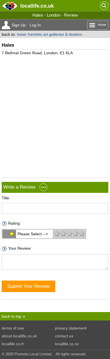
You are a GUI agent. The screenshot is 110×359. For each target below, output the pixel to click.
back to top (11, 316)
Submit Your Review (28, 286)
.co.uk (37, 6)
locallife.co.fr (13, 344)
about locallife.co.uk (19, 336)
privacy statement (71, 328)
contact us (64, 336)
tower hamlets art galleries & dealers (49, 34)
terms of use (13, 328)
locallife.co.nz (67, 344)
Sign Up (19, 25)
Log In (35, 25)
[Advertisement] (55, 114)
